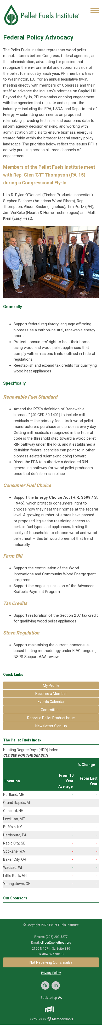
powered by (38, 1018)
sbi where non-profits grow (56, 1009)
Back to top (49, 998)
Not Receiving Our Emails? (51, 962)
